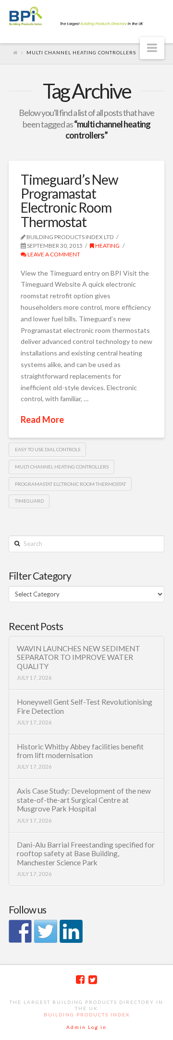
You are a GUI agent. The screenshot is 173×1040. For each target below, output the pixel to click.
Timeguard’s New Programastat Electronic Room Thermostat (69, 200)
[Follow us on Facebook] (20, 931)
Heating (107, 245)
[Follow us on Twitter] (45, 931)
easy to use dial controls (47, 449)
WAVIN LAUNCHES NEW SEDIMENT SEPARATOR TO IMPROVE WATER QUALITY (78, 657)
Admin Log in (86, 1027)
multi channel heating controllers (62, 466)
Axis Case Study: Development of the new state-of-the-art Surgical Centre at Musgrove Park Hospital (84, 799)
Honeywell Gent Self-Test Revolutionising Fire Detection (84, 706)
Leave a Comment (53, 254)
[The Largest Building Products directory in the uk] (86, 16)
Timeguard (29, 501)
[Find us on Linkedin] (71, 931)
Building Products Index (87, 1014)
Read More (42, 419)
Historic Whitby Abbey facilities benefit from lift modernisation (80, 751)
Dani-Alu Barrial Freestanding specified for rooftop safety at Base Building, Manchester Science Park (86, 853)
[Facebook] (80, 980)
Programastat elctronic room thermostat (70, 484)
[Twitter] (92, 980)
